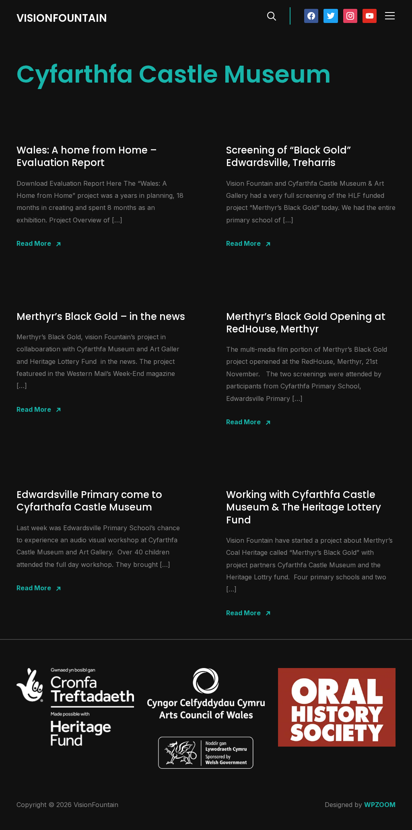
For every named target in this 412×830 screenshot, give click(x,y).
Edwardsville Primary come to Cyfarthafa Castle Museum (89, 501)
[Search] (272, 15)
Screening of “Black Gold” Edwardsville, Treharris (288, 156)
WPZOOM (380, 805)
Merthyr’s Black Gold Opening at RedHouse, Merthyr (305, 323)
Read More (33, 243)
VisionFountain (61, 18)
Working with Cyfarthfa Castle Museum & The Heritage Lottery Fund (303, 507)
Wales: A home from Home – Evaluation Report (86, 156)
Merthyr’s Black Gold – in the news (100, 316)
